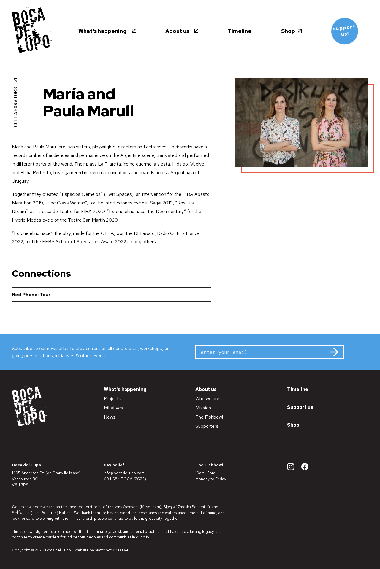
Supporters (206, 426)
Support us (300, 407)
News (109, 417)
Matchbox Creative (112, 550)
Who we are (207, 398)
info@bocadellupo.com (124, 473)
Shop (293, 425)
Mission (203, 408)
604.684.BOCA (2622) (125, 478)
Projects (112, 398)
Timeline (297, 389)
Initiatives (113, 408)
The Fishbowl (209, 417)
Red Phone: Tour (31, 295)
